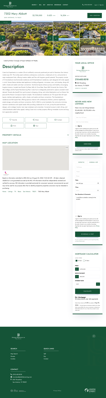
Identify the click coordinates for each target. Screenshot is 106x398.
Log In (96, 5)
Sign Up (102, 5)
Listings (10, 192)
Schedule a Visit (93, 162)
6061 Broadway (19, 381)
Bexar (19, 192)
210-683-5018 (81, 79)
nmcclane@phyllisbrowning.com (22, 377)
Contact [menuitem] (65, 5)
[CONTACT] (94, 15)
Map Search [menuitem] (14, 354)
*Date (76, 180)
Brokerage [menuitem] (57, 5)
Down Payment (80, 273)
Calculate (87, 291)
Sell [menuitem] (40, 5)
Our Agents (84, 88)
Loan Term (78, 258)
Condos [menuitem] (13, 359)
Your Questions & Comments (83, 194)
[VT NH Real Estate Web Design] (90, 390)
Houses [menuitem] (13, 356)
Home (4, 192)
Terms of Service (79, 241)
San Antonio (26, 192)
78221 (34, 192)
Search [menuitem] (34, 5)
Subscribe (87, 144)
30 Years (80, 260)
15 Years (87, 260)
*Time (76, 187)
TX (15, 192)
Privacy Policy (96, 239)
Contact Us (77, 88)
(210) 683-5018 (88, 5)
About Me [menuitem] (50, 5)
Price (77, 266)
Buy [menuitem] (44, 5)
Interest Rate (79, 281)
